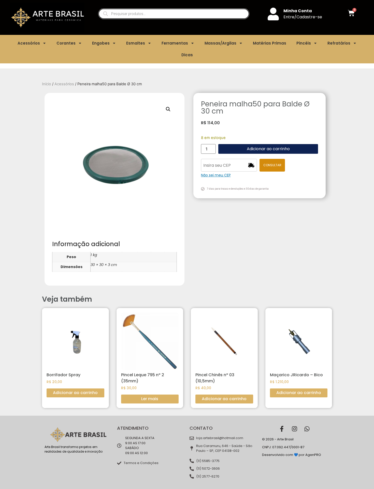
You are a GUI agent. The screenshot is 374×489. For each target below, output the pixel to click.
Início (46, 84)
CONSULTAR (272, 165)
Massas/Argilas (220, 43)
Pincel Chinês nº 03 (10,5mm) (214, 378)
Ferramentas (175, 43)
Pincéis (303, 43)
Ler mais (149, 399)
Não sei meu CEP (216, 175)
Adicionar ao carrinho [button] (75, 393)
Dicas (187, 55)
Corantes (66, 43)
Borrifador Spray (63, 375)
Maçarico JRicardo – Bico (296, 375)
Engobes (101, 43)
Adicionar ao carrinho (268, 149)
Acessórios (29, 43)
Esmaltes (135, 43)
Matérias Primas (269, 43)
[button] (168, 109)
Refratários (338, 43)
